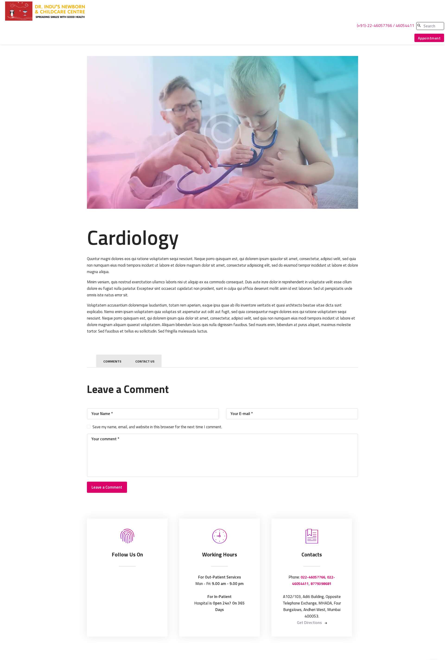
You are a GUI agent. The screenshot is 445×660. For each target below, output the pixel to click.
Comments (112, 361)
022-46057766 (313, 577)
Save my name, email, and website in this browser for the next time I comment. (157, 427)
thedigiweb (272, 653)
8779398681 (321, 583)
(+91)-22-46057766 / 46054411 (385, 26)
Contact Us (144, 361)
